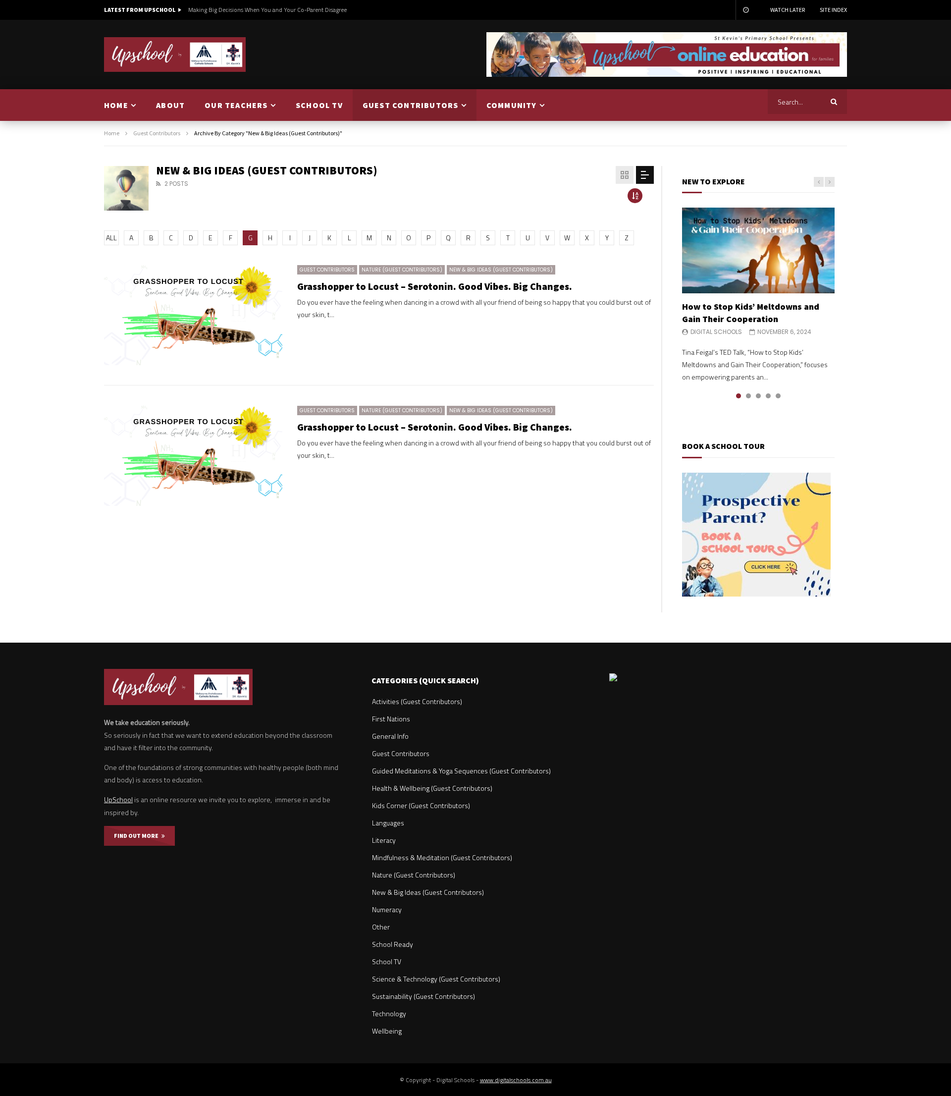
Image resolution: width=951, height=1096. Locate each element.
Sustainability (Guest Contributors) (423, 996)
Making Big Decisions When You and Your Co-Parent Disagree (267, 9)
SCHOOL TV (319, 105)
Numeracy (387, 909)
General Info (390, 736)
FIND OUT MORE (137, 835)
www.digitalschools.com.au (516, 1080)
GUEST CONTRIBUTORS (411, 105)
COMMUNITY (511, 105)
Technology (389, 1013)
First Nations (391, 718)
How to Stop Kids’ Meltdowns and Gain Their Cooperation (750, 312)
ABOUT (170, 105)
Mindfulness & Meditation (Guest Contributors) (442, 857)
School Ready (392, 944)
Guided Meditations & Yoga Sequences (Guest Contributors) (461, 771)
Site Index (833, 9)
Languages (388, 823)
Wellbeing (387, 1031)
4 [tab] (768, 395)
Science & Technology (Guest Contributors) (436, 979)
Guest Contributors (156, 133)
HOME (116, 105)
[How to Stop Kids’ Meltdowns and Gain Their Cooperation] (758, 250)
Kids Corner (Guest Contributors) (421, 805)
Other (381, 927)
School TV (386, 961)
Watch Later (787, 9)
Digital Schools (716, 332)
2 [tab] (748, 395)
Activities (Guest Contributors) (417, 701)
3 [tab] (758, 395)
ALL (111, 237)
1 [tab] (738, 395)
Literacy (384, 840)
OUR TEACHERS (236, 105)
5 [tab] (778, 395)
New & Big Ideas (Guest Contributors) (501, 270)
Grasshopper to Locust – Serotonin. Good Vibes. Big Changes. (434, 286)
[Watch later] (745, 10)
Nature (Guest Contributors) (402, 270)
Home (111, 133)
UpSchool (118, 799)
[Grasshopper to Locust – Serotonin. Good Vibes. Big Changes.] (193, 315)
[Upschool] (175, 54)
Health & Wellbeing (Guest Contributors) (432, 788)
